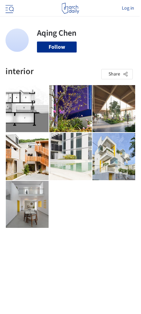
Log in (128, 8)
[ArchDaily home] (70, 8)
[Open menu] (9, 8)
